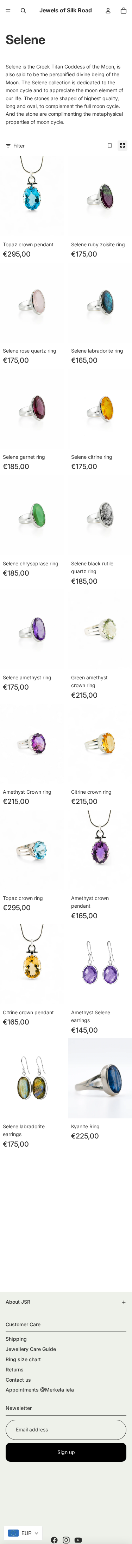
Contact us (18, 1380)
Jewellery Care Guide (31, 1349)
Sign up (66, 1452)
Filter (19, 146)
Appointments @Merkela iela (40, 1390)
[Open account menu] (108, 10)
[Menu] (8, 10)
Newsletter (19, 1408)
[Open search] (23, 10)
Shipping (16, 1339)
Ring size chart (23, 1359)
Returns (15, 1369)
